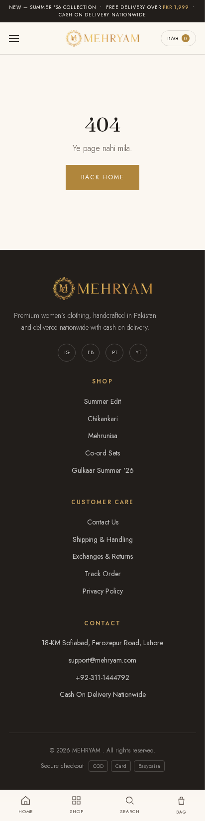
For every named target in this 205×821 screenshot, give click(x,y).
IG (67, 352)
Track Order (103, 574)
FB (91, 352)
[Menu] (14, 38)
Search (129, 811)
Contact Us (102, 522)
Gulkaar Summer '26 (103, 470)
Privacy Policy (103, 591)
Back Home (102, 177)
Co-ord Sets (102, 453)
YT (138, 352)
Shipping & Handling (103, 539)
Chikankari (103, 419)
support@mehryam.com (102, 660)
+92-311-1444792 (102, 677)
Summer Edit (102, 401)
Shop (77, 811)
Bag (177, 38)
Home (25, 811)
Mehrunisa (102, 436)
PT (114, 352)
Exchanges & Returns (103, 556)
